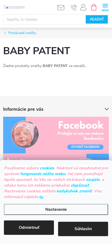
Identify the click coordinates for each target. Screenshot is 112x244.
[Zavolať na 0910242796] (74, 7)
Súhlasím (83, 229)
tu (41, 197)
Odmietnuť (29, 227)
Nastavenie (56, 209)
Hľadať (97, 19)
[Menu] (105, 7)
